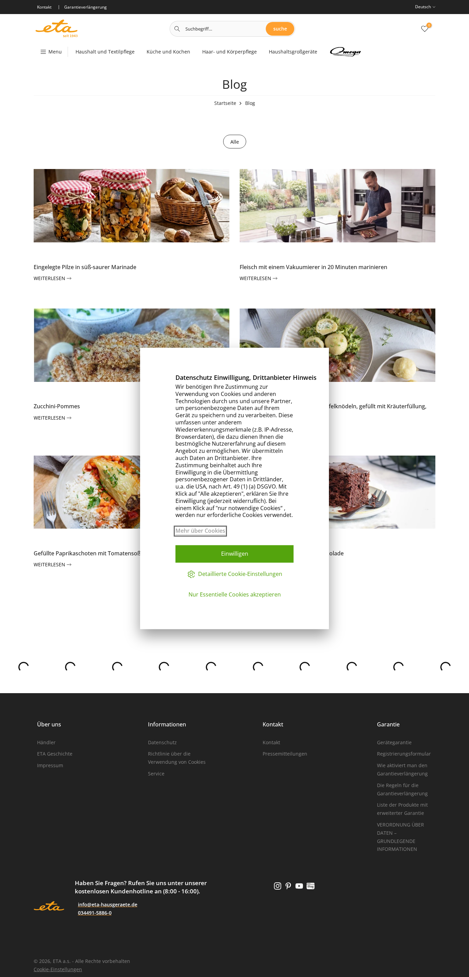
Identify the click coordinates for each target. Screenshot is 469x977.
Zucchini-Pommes (57, 406)
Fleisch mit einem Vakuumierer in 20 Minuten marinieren (313, 267)
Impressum (50, 765)
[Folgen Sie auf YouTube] (299, 886)
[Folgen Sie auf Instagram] (277, 886)
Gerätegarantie (394, 742)
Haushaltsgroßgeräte (293, 51)
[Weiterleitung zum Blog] (310, 886)
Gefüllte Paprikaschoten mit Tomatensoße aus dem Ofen (108, 553)
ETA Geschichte (54, 753)
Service (156, 773)
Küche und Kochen (168, 51)
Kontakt (271, 742)
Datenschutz (162, 742)
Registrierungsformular (404, 753)
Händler (46, 742)
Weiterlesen (50, 278)
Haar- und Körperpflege (229, 51)
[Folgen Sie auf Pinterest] (288, 886)
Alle (234, 141)
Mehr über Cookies (200, 530)
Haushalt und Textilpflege (105, 51)
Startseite (225, 103)
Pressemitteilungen (285, 753)
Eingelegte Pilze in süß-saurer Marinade (85, 267)
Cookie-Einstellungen (58, 969)
